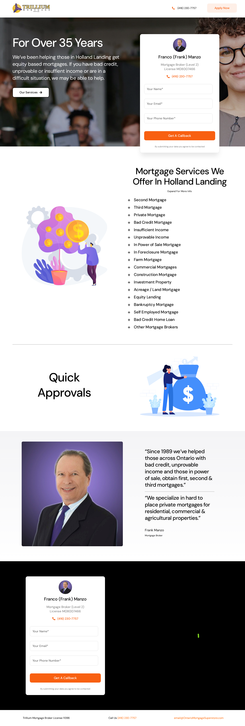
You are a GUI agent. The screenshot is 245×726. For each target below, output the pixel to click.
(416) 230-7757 (187, 8)
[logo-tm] (31, 4)
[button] (179, 200)
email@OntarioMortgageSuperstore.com (199, 718)
